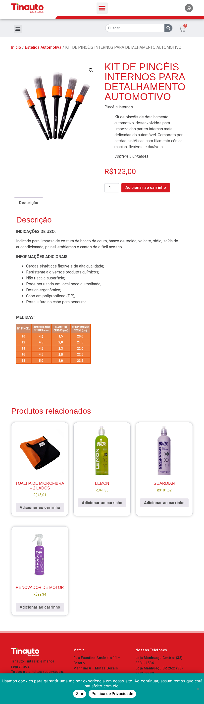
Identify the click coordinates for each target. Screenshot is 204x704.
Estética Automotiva (43, 47)
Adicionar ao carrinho (145, 187)
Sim (79, 693)
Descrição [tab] (28, 202)
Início (16, 47)
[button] (102, 8)
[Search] (168, 28)
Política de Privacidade (112, 693)
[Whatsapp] (189, 8)
